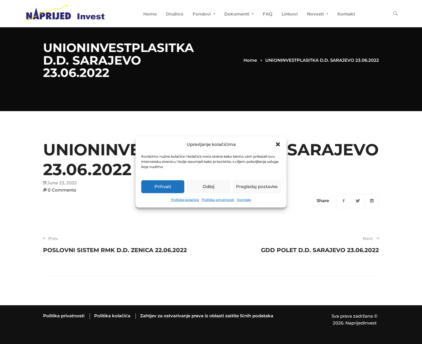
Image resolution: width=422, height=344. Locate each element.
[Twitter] (358, 201)
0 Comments (62, 190)
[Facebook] (343, 201)
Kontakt (244, 200)
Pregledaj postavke (257, 186)
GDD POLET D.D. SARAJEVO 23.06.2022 (320, 245)
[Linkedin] (372, 201)
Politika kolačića (185, 200)
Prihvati (162, 186)
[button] (278, 144)
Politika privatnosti (218, 200)
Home (250, 60)
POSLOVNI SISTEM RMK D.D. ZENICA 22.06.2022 (115, 245)
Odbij (208, 186)
